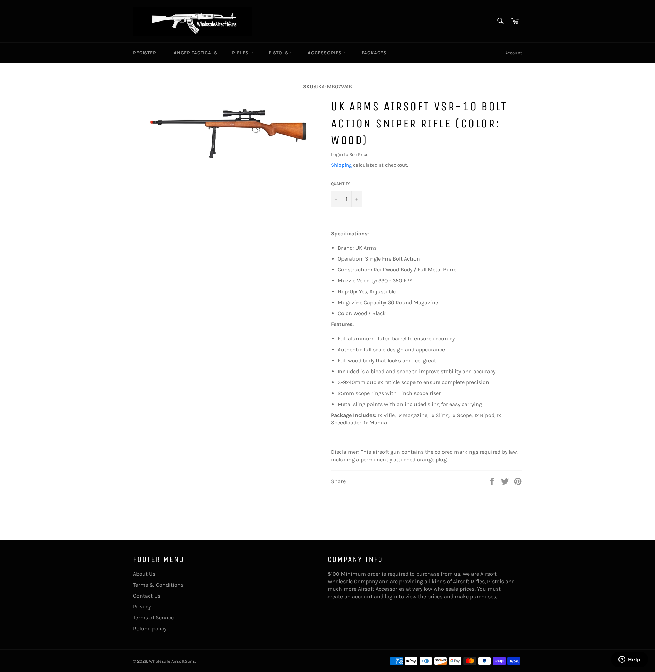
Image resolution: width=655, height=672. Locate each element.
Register (144, 53)
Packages (374, 53)
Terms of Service (153, 617)
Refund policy (149, 628)
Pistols (279, 53)
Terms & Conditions (158, 585)
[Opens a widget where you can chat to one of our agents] (629, 660)
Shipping (341, 165)
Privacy (142, 606)
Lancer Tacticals (194, 53)
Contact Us (146, 595)
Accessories (325, 53)
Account (513, 52)
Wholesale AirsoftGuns (172, 661)
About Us (144, 574)
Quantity (340, 183)
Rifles (241, 53)
